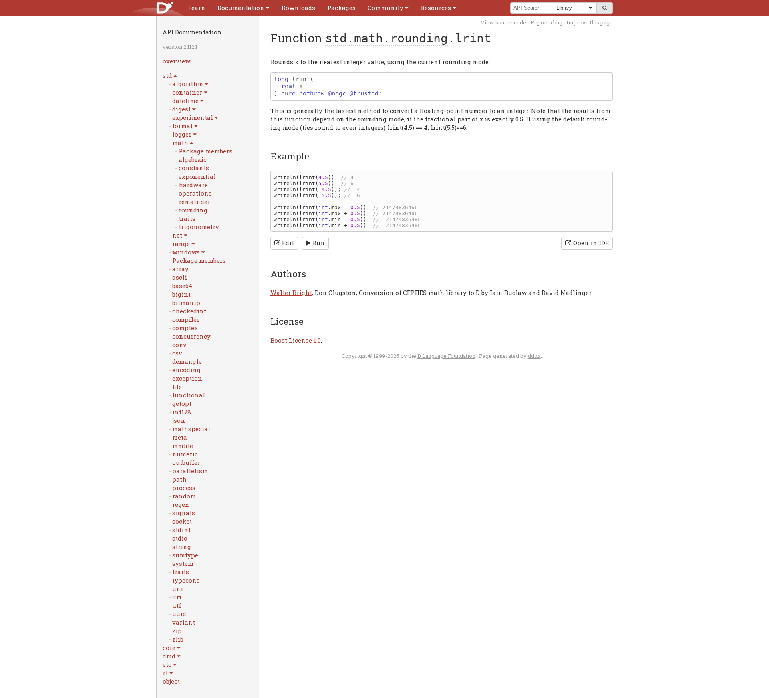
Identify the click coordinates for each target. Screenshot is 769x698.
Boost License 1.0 (295, 340)
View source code (503, 22)
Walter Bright (291, 292)
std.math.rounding (386, 38)
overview (176, 61)
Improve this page (589, 22)
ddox (534, 355)
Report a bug (546, 22)
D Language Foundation (446, 355)
